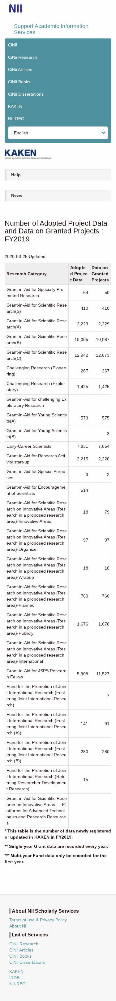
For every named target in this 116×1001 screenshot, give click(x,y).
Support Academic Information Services (51, 29)
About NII (18, 926)
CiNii (12, 44)
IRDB (14, 977)
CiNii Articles (20, 69)
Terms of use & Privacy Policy (38, 919)
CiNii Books (19, 81)
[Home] (15, 8)
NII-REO (16, 118)
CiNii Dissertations (26, 94)
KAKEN (15, 106)
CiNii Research (22, 57)
